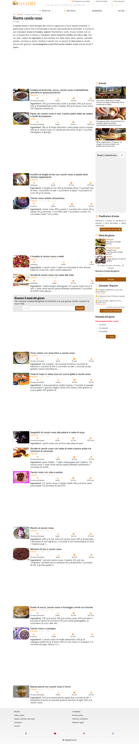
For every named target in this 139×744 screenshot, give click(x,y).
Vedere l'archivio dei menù (110, 265)
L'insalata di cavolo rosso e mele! (47, 256)
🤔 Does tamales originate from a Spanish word (108, 301)
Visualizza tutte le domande (115, 307)
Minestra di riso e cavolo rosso (46, 549)
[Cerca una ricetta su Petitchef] (113, 5)
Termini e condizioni (80, 719)
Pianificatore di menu (110, 229)
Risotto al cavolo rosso (42, 528)
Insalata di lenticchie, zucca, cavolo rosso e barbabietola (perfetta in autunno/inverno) (59, 91)
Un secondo (103, 328)
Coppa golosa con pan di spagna (116, 260)
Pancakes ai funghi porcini (113, 243)
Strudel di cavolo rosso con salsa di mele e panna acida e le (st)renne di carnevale (60, 449)
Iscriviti (79, 308)
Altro (121, 11)
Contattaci (76, 712)
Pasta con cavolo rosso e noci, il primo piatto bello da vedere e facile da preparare (61, 114)
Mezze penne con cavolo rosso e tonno (50, 686)
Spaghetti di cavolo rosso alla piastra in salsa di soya (57, 432)
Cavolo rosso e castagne (43, 628)
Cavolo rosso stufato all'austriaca (47, 198)
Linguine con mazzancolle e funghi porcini (114, 252)
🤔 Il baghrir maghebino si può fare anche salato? (109, 290)
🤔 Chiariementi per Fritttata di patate (110, 296)
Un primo (102, 325)
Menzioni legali (78, 722)
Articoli (71, 11)
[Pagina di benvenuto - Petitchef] (14, 14)
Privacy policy (77, 715)
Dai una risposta (100, 293)
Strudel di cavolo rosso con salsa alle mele (52, 275)
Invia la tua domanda (112, 311)
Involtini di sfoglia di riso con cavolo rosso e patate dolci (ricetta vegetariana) (59, 175)
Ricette (45, 11)
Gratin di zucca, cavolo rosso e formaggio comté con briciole (61, 607)
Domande (96, 11)
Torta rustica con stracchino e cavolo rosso (52, 353)
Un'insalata (103, 331)
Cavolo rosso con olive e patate (46, 472)
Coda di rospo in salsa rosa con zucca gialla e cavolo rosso (60, 374)
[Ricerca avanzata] (116, 5)
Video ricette (19, 715)
